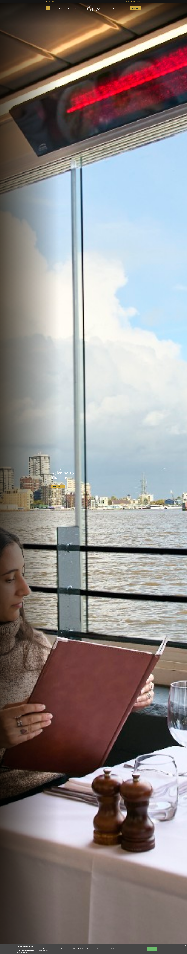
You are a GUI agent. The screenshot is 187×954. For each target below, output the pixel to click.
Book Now (135, 8)
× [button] (185, 945)
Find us (126, 1)
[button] (66, 952)
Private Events (73, 8)
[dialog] (93, 949)
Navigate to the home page (93, 8)
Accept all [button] (152, 949)
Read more (46, 950)
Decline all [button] (163, 949)
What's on (115, 8)
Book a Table (57, 486)
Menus (61, 8)
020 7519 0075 (136, 1)
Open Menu (48, 8)
